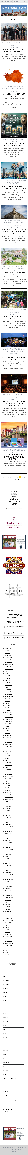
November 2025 (9, 664)
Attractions (6, 42)
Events (5, 44)
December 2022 (9, 742)
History (10, 224)
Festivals (19, 88)
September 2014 (9, 948)
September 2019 (9, 831)
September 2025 (9, 669)
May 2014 (7, 957)
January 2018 (8, 870)
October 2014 (8, 945)
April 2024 (7, 708)
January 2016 (8, 913)
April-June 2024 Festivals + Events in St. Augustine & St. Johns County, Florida (14, 232)
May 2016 (7, 906)
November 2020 (9, 799)
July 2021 (7, 781)
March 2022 (8, 762)
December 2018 (9, 847)
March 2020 (8, 817)
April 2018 (7, 863)
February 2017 (8, 886)
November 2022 (9, 744)
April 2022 (7, 760)
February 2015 (8, 936)
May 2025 (7, 678)
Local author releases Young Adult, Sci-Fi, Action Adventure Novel (14, 144)
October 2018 (8, 852)
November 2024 (9, 691)
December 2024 (9, 689)
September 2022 (9, 749)
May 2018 (7, 861)
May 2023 (7, 730)
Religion (6, 1074)
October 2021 (8, 774)
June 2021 (7, 783)
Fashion (21, 222)
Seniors (6, 1083)
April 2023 (7, 733)
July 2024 (7, 701)
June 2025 (7, 675)
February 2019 (8, 842)
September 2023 (9, 721)
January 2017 (8, 888)
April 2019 (7, 840)
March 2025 (8, 682)
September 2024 (9, 696)
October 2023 (8, 719)
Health (5, 1033)
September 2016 (9, 897)
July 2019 (7, 836)
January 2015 (8, 938)
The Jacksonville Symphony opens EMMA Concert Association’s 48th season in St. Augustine (14, 616)
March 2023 (8, 735)
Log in (6, 1104)
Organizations (20, 44)
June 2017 (7, 884)
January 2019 (8, 845)
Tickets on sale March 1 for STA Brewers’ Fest (14, 318)
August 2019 (8, 833)
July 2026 (7, 650)
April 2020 (7, 815)
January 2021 (8, 794)
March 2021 (8, 790)
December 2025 (9, 662)
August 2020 (8, 806)
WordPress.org (8, 1111)
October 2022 (8, 746)
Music (9, 44)
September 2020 (9, 804)
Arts (6, 86)
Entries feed (7, 1107)
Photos (6, 1070)
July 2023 (7, 726)
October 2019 (8, 829)
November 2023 (9, 717)
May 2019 (7, 838)
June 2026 (7, 653)
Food (24, 349)
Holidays (16, 224)
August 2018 (8, 854)
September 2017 (9, 879)
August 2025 (8, 671)
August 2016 (8, 900)
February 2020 (8, 820)
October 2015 (8, 918)
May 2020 (7, 813)
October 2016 (8, 895)
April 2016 (7, 909)
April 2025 (7, 680)
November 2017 (9, 874)
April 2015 (7, 932)
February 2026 (8, 657)
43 (15, 479)
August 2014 (8, 950)
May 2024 (7, 705)
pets (5, 1066)
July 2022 (7, 753)
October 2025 (8, 666)
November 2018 (9, 849)
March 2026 (8, 655)
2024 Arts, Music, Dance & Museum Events (14, 273)
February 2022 (8, 765)
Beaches (13, 42)
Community (20, 86)
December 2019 (9, 824)
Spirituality (7, 1087)
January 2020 (8, 822)
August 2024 (8, 698)
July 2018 (7, 856)
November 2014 (9, 943)
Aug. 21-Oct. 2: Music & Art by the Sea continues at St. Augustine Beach (14, 51)
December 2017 (9, 872)
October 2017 (8, 877)
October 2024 (8, 694)
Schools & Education (10, 1078)
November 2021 (9, 772)
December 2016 (9, 890)
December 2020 (9, 797)
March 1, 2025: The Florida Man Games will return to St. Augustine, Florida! (13, 187)
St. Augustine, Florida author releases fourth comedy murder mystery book (14, 457)
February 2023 (8, 737)
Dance (5, 992)
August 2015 (8, 922)
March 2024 (8, 710)
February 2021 (8, 792)
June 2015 (7, 927)
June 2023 (7, 728)
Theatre (13, 397)
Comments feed (8, 1109)
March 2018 (8, 865)
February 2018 (8, 868)
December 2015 (9, 916)
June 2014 (7, 954)
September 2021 (9, 776)
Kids (20, 224)
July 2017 (7, 881)
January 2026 (8, 659)
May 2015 (7, 929)
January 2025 (8, 687)
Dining (5, 996)
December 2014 (9, 941)
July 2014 (7, 952)
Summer (13, 45)
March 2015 (8, 934)
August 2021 (8, 778)
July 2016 (7, 902)
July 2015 (7, 925)
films (17, 396)
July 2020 (7, 808)
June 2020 (7, 810)
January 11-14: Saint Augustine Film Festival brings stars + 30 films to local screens (14, 404)
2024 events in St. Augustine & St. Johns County (14, 95)
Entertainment (20, 42)
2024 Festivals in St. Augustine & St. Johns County (14, 358)
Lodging (6, 1050)
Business (6, 980)
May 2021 (7, 785)
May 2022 (7, 758)
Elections (6, 1005)
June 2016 (7, 904)
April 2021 (7, 788)
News (13, 44)
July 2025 (7, 673)
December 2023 (9, 714)
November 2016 (9, 893)
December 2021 (9, 769)
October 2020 (8, 801)
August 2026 (8, 648)
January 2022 (8, 767)
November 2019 (9, 826)
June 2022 (7, 755)
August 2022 (8, 751)
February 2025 (8, 685)
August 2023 (8, 723)
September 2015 (9, 920)
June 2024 (7, 703)
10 (10, 479)
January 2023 (8, 740)
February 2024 (8, 712)
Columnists (7, 984)
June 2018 (7, 858)
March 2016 (8, 911)
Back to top (13, 1151)
